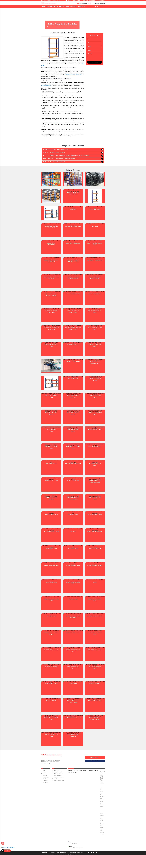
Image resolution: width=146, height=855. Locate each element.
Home (43, 6)
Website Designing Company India (70, 854)
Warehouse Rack (57, 775)
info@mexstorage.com (100, 3)
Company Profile (50, 6)
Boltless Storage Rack (46, 85)
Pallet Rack (56, 770)
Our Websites (81, 6)
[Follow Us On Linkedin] (99, 6)
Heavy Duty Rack (57, 772)
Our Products (60, 6)
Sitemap (67, 6)
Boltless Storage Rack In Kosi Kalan (73, 74)
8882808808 (84, 3)
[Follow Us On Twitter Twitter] (96, 852)
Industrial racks (57, 123)
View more (51, 179)
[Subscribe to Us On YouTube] (104, 6)
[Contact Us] (2, 843)
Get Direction (102, 785)
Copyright (44, 852)
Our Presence (46, 779)
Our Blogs (45, 780)
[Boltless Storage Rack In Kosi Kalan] (52, 47)
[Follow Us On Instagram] (97, 6)
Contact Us (73, 6)
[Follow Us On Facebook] (95, 6)
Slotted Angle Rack (58, 773)
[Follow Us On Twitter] (102, 6)
